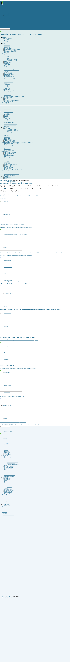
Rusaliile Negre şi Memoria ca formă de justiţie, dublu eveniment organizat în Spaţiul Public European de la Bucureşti (20, 195)
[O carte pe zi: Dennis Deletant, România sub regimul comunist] (11, 419)
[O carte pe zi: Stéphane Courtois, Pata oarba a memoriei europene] (11, 391)
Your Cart (5, 27)
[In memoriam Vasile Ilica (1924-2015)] (11, 363)
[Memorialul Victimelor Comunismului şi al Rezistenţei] (35, 34)
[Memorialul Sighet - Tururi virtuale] (8, 440)
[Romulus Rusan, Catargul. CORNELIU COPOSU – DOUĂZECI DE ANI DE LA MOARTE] (11, 334)
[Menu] (0, 111)
